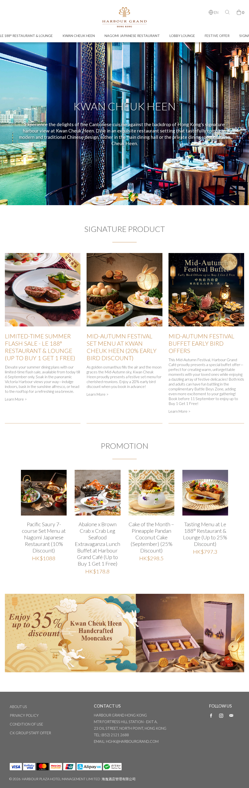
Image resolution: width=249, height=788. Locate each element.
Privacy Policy (24, 715)
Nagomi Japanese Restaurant (132, 36)
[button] (113, 197)
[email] (231, 715)
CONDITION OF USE (26, 724)
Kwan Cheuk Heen (78, 36)
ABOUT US (18, 706)
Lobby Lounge (182, 36)
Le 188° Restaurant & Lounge (26, 36)
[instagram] (221, 715)
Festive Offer (217, 36)
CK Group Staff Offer (30, 733)
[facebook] (211, 715)
